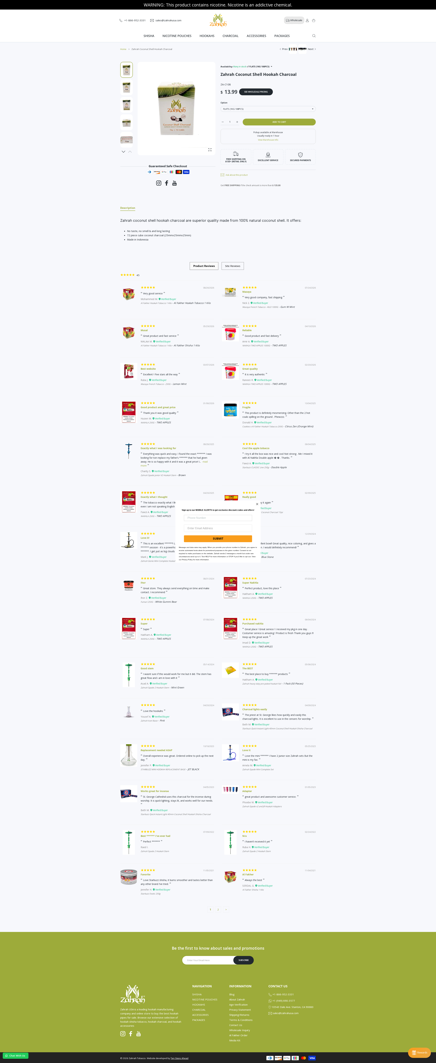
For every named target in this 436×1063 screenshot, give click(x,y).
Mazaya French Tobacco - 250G (155, 384)
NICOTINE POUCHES (204, 999)
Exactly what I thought (154, 497)
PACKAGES (198, 1020)
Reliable (247, 330)
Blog (232, 994)
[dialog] (314, 35)
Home (123, 49)
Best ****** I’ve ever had (155, 836)
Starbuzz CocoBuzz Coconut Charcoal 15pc (262, 512)
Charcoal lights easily (254, 709)
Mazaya (246, 291)
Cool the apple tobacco (255, 448)
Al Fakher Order (238, 1035)
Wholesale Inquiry (239, 1030)
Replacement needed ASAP (156, 750)
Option (224, 102)
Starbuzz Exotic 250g (150, 893)
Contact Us (235, 1025)
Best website (148, 368)
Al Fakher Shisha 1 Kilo (253, 889)
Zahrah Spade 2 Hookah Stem (155, 687)
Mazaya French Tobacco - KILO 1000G (260, 307)
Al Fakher (248, 874)
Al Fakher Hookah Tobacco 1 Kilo (156, 303)
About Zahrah (237, 999)
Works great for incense (155, 791)
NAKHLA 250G (147, 422)
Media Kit (234, 1040)
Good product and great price (158, 407)
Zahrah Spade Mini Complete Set (258, 769)
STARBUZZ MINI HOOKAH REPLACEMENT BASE (163, 769)
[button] (123, 151)
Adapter (247, 791)
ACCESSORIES (200, 1014)
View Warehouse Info (268, 139)
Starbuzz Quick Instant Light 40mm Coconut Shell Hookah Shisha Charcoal (277, 728)
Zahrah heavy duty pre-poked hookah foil (261, 683)
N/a (244, 836)
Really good (249, 497)
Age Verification (238, 1004)
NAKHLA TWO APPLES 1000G (256, 345)
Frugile (246, 407)
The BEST (247, 668)
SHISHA (196, 994)
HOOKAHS (198, 1004)
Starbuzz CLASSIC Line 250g (255, 467)
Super (144, 623)
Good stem (147, 668)
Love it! (145, 537)
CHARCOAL (199, 1009)
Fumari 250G (147, 601)
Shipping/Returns (239, 1014)
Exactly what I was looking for (158, 448)
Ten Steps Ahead (179, 1058)
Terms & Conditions (241, 1020)
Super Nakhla (250, 582)
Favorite (145, 874)
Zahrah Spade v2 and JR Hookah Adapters (262, 806)
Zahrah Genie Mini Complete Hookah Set (160, 561)
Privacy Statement (240, 1009)
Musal (144, 330)
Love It (246, 750)
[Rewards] (419, 1053)
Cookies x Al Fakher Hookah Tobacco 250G (262, 426)
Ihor (143, 582)
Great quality (250, 368)
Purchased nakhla (252, 623)
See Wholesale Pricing (256, 91)
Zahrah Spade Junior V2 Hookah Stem (158, 475)
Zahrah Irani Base (149, 720)
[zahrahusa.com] (218, 20)
